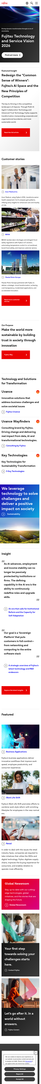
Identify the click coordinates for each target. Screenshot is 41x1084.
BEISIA (7, 234)
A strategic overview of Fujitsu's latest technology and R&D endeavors (24, 668)
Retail (9, 843)
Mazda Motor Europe (13, 277)
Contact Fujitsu (14, 970)
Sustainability (13, 514)
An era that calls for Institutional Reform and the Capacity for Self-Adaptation (24, 612)
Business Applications (16, 752)
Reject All (19, 1074)
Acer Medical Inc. (11, 192)
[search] (32, 3)
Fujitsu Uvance (13, 412)
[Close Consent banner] (36, 1052)
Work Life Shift (13, 798)
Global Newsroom (17, 905)
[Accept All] (28, 1061)
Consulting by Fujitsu (16, 446)
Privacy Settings (20, 1069)
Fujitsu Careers (13, 1030)
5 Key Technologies (15, 471)
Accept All (20, 1079)
